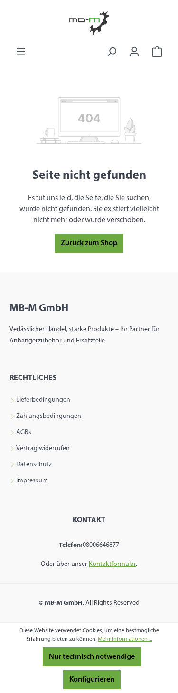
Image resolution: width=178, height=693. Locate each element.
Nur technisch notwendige (92, 657)
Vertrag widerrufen (43, 448)
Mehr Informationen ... (125, 639)
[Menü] (20, 52)
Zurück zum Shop (89, 243)
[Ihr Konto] (134, 52)
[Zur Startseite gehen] (89, 23)
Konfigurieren (91, 680)
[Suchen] (111, 52)
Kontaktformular (112, 564)
